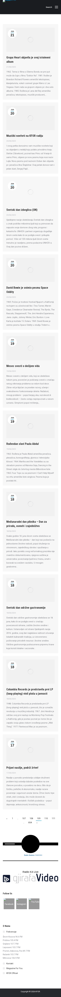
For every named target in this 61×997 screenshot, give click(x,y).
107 (24, 818)
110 (46, 818)
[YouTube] (34, 903)
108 (31, 818)
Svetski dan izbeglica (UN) (21, 209)
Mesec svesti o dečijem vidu (23, 366)
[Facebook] (9, 903)
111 (53, 818)
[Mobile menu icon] (56, 7)
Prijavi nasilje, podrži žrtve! (22, 767)
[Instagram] (21, 903)
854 (30, 822)
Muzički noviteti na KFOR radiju (24, 135)
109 (38, 818)
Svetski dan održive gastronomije (26, 607)
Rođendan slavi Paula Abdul (22, 444)
